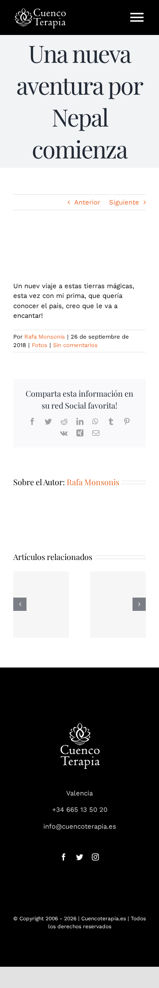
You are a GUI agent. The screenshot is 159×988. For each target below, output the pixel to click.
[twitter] (79, 857)
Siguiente (124, 202)
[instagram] (95, 857)
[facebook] (63, 857)
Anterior (87, 202)
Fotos (39, 345)
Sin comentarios (75, 345)
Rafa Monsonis (44, 336)
